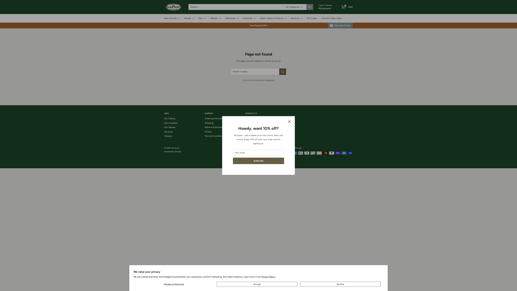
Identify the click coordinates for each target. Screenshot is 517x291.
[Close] (289, 121)
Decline (340, 284)
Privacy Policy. (268, 277)
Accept (257, 284)
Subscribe (258, 161)
